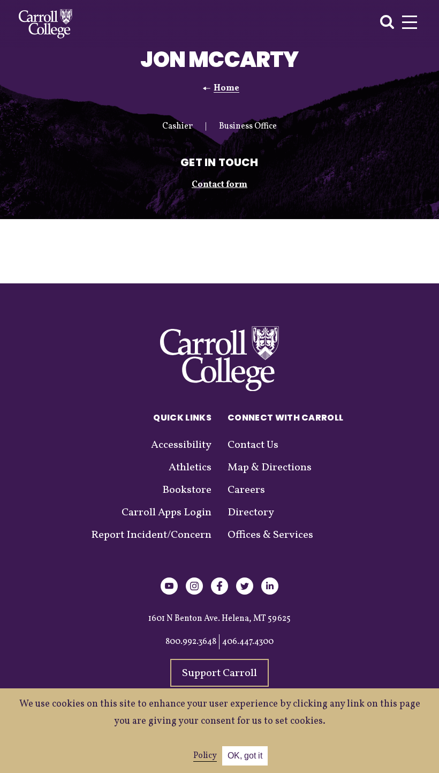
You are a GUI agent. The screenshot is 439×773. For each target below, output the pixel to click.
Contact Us (253, 445)
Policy (205, 756)
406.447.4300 (248, 642)
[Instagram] (194, 593)
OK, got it (245, 755)
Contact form (219, 185)
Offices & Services (270, 535)
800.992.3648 (190, 642)
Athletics (190, 467)
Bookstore (186, 490)
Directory (251, 512)
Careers (246, 490)
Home (226, 88)
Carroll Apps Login (166, 512)
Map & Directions (270, 467)
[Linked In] (269, 593)
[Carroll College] (45, 24)
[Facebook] (219, 593)
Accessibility (181, 445)
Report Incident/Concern (151, 535)
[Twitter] (244, 593)
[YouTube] (169, 593)
